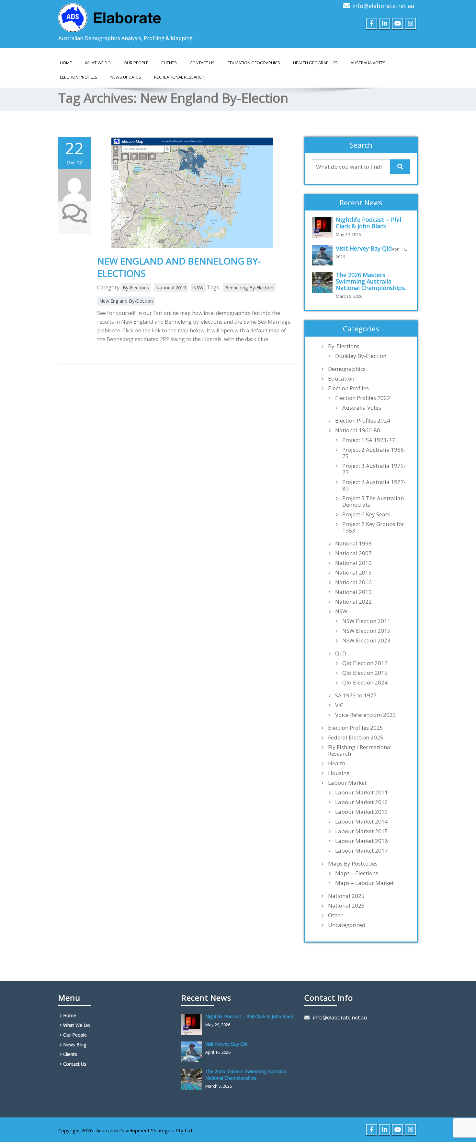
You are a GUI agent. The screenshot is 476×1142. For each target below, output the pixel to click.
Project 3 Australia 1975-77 (374, 469)
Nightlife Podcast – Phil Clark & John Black (368, 223)
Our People (136, 63)
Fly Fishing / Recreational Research (360, 750)
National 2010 (353, 563)
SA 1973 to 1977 (356, 695)
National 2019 (171, 288)
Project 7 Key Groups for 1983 (373, 527)
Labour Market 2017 (361, 850)
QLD (340, 653)
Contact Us (202, 63)
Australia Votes (361, 407)
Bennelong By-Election (249, 288)
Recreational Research (179, 77)
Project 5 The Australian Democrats (373, 501)
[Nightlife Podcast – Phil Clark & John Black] (324, 227)
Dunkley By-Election (360, 356)
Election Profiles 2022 (362, 398)
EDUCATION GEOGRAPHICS (254, 63)
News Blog (74, 1044)
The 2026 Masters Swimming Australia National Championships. (371, 281)
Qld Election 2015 (365, 673)
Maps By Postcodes (353, 863)
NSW (198, 288)
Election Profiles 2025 (355, 728)
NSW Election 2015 (366, 631)
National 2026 (346, 905)
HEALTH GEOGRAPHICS (315, 63)
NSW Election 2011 (366, 621)
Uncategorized (347, 925)
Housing (339, 773)
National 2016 (353, 582)
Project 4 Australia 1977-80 (374, 485)
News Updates (125, 77)
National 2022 (353, 601)
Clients (169, 63)
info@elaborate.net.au (383, 6)
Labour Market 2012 (361, 802)
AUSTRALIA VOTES (368, 63)
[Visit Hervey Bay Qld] (324, 255)
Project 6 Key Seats (366, 514)
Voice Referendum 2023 (365, 715)
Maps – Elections (356, 873)
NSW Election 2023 (366, 640)
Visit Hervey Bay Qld (364, 248)
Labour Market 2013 (361, 812)
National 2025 (346, 896)
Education (341, 378)
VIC (339, 705)
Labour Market (347, 783)
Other (335, 915)
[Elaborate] (110, 16)
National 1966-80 (357, 430)
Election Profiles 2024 (362, 420)
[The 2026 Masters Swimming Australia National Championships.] (324, 282)
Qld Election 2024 (365, 682)
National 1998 (353, 543)
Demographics (347, 369)
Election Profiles (78, 77)
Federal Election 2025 (355, 737)
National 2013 (353, 572)
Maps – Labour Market (364, 883)
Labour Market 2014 (361, 821)
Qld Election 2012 (365, 663)
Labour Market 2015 (361, 831)
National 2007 (353, 553)
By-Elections (136, 288)
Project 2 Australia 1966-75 (374, 453)
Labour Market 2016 (361, 841)
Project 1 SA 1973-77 (368, 440)
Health (336, 763)
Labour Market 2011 (361, 792)
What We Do (98, 63)
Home (66, 63)
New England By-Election (126, 301)
